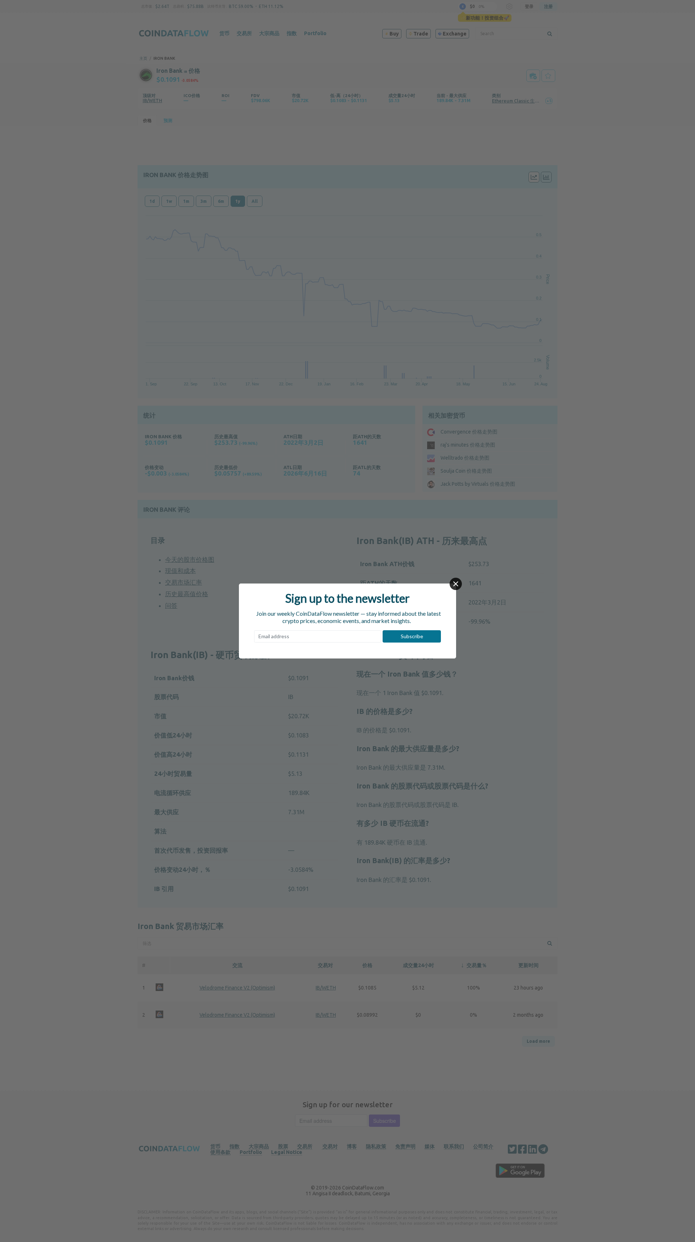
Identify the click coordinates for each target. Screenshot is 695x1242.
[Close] (456, 584)
